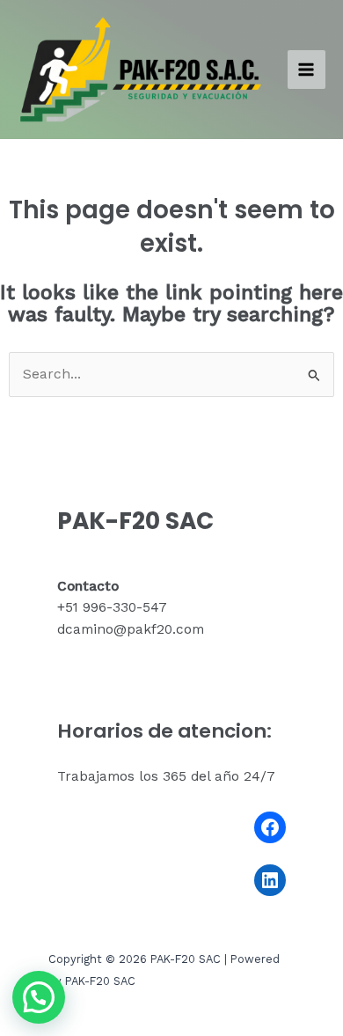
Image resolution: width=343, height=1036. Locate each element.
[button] (38, 997)
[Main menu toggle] (306, 69)
